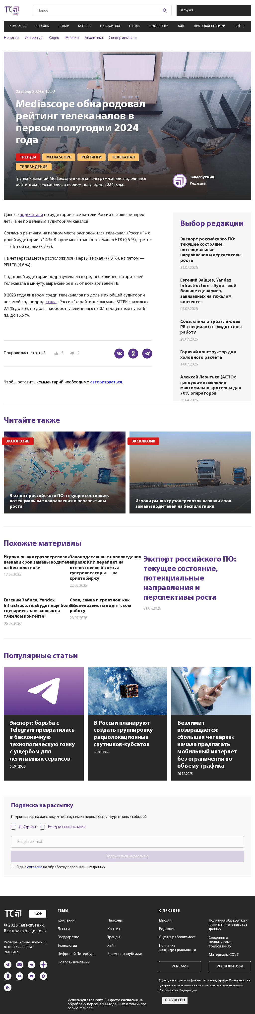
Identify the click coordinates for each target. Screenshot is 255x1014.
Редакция (167, 929)
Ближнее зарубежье (124, 954)
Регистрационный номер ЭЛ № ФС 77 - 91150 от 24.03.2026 (25, 947)
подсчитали (31, 215)
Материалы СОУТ (224, 955)
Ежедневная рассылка (66, 827)
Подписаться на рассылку (127, 856)
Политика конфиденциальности (177, 948)
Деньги (63, 26)
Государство (110, 26)
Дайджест (27, 827)
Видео (54, 38)
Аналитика (94, 38)
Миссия (165, 921)
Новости (11, 38)
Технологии (159, 26)
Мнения (71, 38)
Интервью (33, 38)
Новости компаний (74, 962)
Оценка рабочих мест (177, 937)
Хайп (181, 26)
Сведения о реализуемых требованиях (220, 942)
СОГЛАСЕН (175, 1000)
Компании (18, 26)
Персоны (43, 26)
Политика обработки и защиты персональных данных (228, 925)
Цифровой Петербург (210, 26)
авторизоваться (106, 382)
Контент (84, 26)
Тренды (134, 26)
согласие (34, 867)
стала (51, 302)
